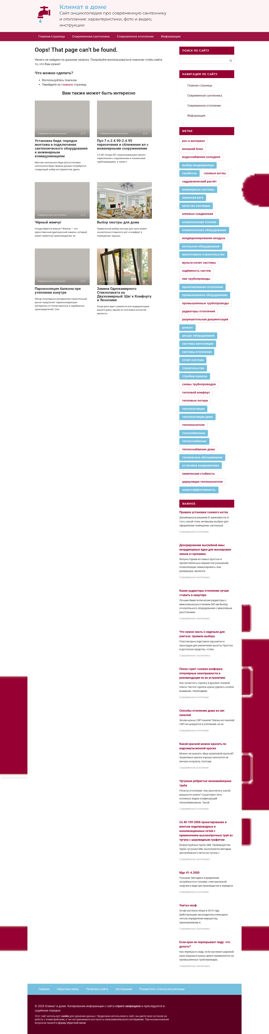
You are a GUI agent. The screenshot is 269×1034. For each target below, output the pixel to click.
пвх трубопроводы (196, 278)
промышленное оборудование (204, 295)
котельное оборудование (201, 246)
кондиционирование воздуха (203, 238)
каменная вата (192, 197)
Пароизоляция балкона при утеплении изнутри (58, 291)
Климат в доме (83, 6)
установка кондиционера (200, 465)
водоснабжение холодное (201, 157)
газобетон (189, 173)
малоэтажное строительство (203, 254)
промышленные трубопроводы (205, 303)
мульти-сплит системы (199, 262)
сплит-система (193, 359)
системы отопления (197, 351)
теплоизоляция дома (197, 416)
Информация (170, 36)
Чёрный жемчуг (48, 222)
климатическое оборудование (204, 230)
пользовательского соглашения (124, 1019)
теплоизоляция (193, 408)
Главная (44, 989)
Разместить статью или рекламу (162, 989)
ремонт (187, 327)
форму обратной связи (72, 1022)
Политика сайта (97, 989)
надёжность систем (196, 270)
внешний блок (192, 148)
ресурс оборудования (198, 335)
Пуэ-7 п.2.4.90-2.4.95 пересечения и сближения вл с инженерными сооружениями (122, 144)
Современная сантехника (91, 36)
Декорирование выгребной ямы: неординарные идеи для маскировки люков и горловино (205, 549)
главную (67, 84)
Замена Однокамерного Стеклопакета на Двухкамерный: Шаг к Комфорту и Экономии (124, 294)
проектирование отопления (202, 287)
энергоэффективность (199, 489)
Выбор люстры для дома (118, 222)
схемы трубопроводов (199, 384)
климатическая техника (199, 222)
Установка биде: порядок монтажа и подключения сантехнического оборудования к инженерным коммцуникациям (61, 148)
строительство (193, 368)
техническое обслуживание (202, 457)
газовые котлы (215, 173)
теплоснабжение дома (198, 449)
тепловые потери (195, 400)
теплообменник (193, 433)
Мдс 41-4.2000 (189, 872)
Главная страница (51, 36)
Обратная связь (68, 989)
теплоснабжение (194, 441)
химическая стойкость (198, 473)
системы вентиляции (197, 343)
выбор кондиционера (198, 165)
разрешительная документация (205, 319)
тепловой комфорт (196, 392)
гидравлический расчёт (199, 181)
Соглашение (123, 989)
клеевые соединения (197, 213)
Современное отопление (135, 36)
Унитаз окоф (188, 905)
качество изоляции (196, 205)
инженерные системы (198, 189)
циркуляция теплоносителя (202, 481)
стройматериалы (194, 376)
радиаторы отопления (198, 311)
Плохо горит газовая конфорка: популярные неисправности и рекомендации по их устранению (202, 673)
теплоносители (193, 424)
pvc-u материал (193, 140)
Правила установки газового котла (203, 512)
